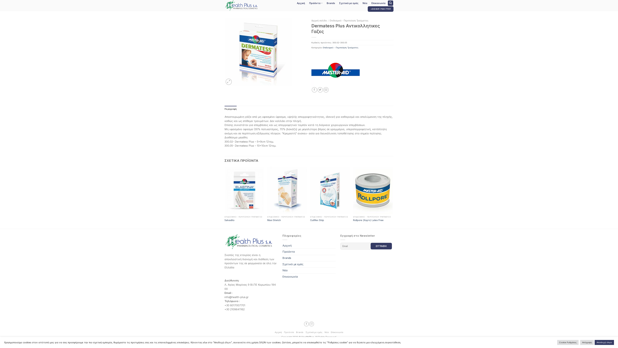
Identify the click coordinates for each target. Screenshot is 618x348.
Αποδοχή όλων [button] (604, 342)
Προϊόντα (314, 3)
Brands (331, 3)
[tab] (231, 109)
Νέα (365, 3)
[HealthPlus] (245, 5)
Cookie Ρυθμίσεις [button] (568, 342)
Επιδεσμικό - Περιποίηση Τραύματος (349, 20)
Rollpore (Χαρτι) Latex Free (368, 220)
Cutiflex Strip (317, 220)
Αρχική (301, 3)
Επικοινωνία (378, 3)
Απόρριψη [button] (587, 342)
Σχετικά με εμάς (348, 3)
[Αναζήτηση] (390, 3)
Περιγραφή (231, 109)
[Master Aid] (335, 70)
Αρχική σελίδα (319, 20)
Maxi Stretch (274, 220)
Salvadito (229, 220)
